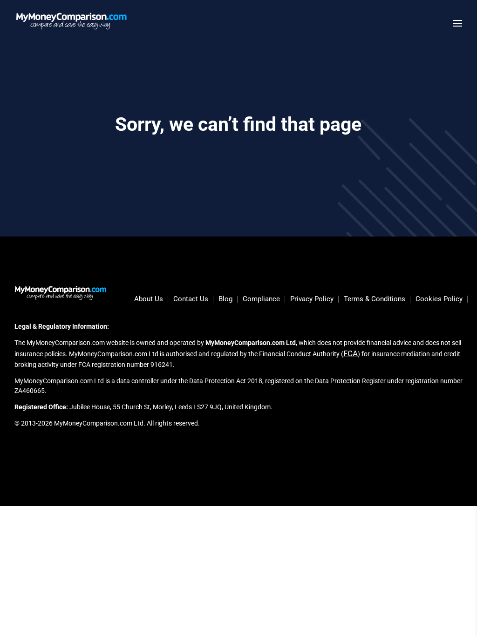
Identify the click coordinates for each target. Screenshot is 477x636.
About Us (148, 299)
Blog (225, 299)
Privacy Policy (312, 299)
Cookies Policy (439, 299)
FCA (350, 353)
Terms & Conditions (374, 299)
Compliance (261, 299)
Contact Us (190, 299)
